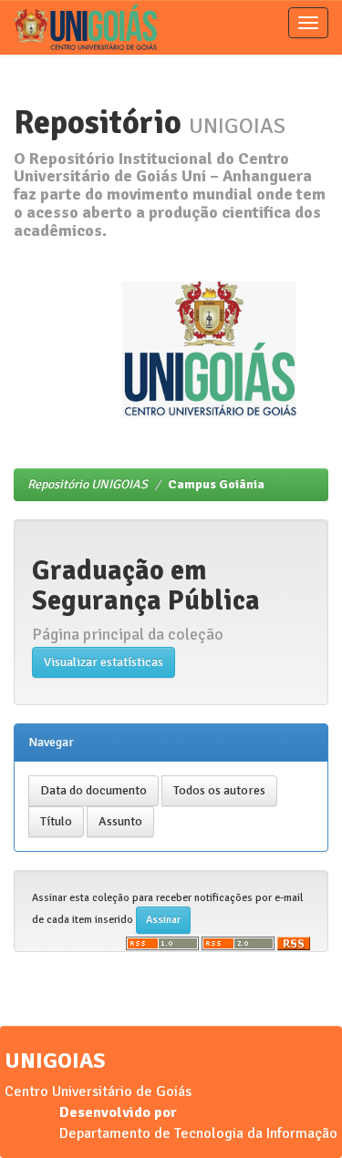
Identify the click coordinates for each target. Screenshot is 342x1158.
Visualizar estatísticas (103, 662)
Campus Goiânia (216, 484)
